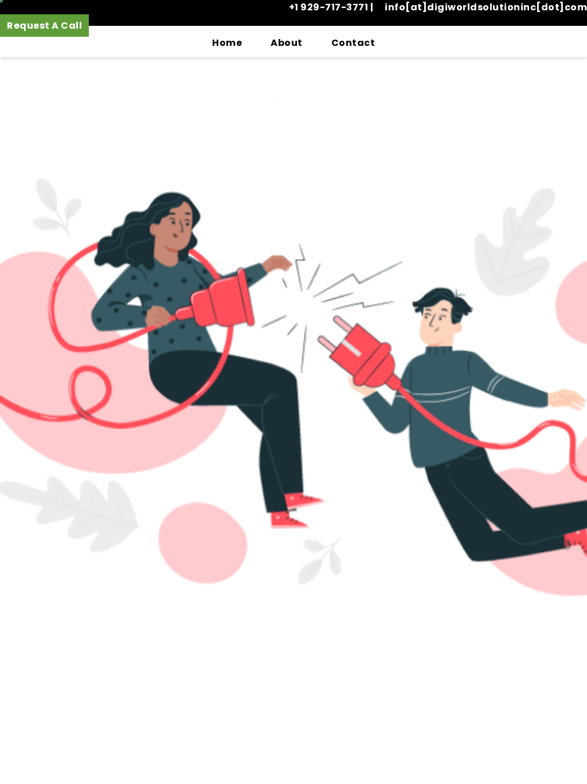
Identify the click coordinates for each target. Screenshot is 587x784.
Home (227, 42)
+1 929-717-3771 (329, 7)
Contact (353, 42)
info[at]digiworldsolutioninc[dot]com (486, 7)
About (287, 42)
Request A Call (44, 25)
